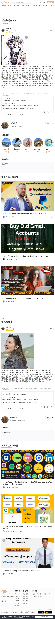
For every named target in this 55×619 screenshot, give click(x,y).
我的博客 (25, 603)
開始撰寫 (50, 2)
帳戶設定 (25, 596)
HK (15, 611)
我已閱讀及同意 (44, 616)
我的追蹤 (25, 601)
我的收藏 (25, 598)
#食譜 (44, 594)
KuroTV (48, 149)
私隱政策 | (22, 612)
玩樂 (2, 17)
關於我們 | (4, 612)
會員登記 (42, 2)
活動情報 (36, 105)
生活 (2, 318)
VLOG (16, 596)
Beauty (19, 611)
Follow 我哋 (32, 108)
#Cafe (48, 594)
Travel (11, 611)
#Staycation (35, 596)
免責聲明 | (10, 612)
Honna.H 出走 (38, 149)
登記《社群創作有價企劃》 (19, 100)
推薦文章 (38, 5)
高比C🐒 (6, 149)
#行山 (37, 594)
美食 (18, 105)
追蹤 (51, 30)
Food (24, 611)
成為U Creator (26, 5)
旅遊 (14, 105)
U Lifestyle (5, 611)
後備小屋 (8, 28)
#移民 (41, 596)
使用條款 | (16, 612)
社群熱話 (16, 5)
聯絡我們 (33, 612)
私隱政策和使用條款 (12, 617)
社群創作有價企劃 (6, 5)
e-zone (33, 611)
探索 (34, 5)
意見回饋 (16, 603)
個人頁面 (25, 594)
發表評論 (6, 164)
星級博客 (44, 5)
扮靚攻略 (30, 105)
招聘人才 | (28, 612)
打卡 (10, 105)
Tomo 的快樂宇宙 (27, 149)
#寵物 (33, 594)
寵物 (25, 105)
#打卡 (41, 594)
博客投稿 (16, 605)
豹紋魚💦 (17, 149)
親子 (21, 105)
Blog (29, 611)
